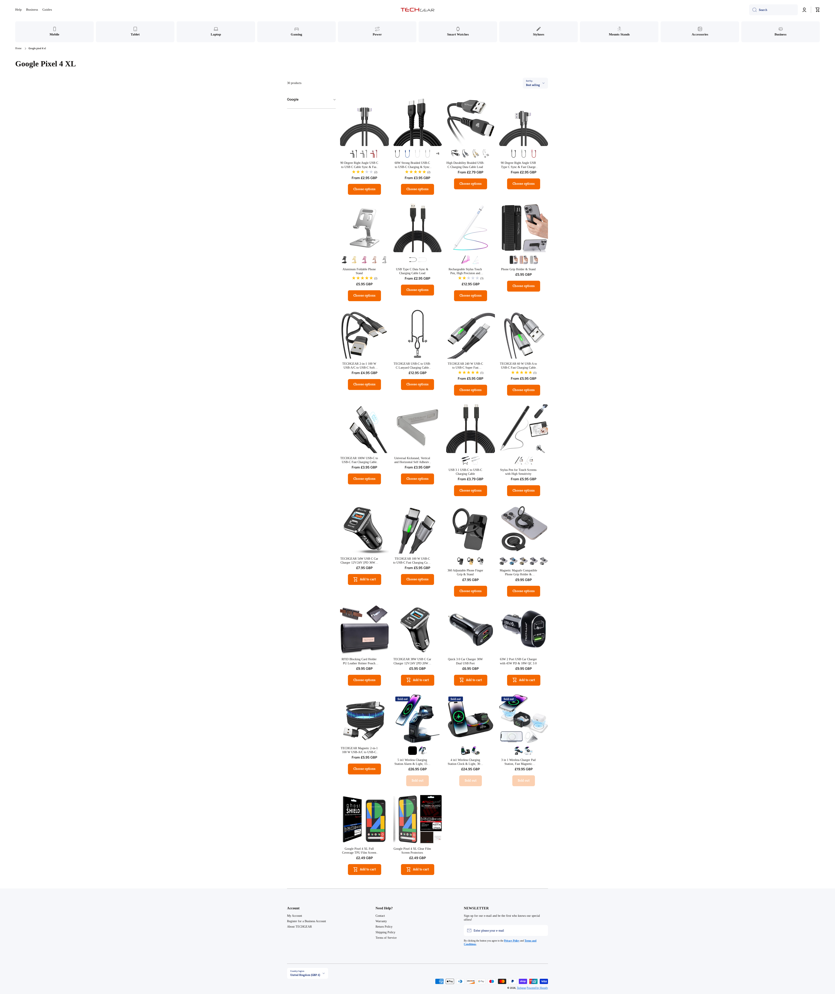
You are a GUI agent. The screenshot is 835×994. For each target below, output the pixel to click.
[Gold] (475, 153)
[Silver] (364, 153)
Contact (380, 915)
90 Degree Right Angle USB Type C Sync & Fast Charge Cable (518, 165)
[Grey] (523, 153)
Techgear (521, 987)
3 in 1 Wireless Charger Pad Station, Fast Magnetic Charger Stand (518, 762)
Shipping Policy (385, 932)
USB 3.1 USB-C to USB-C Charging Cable (465, 471)
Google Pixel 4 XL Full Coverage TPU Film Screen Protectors (359, 851)
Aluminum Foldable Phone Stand (359, 271)
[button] (817, 10)
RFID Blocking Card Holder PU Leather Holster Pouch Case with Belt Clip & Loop (359, 661)
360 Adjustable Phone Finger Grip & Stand (465, 572)
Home (18, 48)
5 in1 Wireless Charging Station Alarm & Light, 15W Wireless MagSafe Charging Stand (412, 762)
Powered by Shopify (537, 987)
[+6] (437, 153)
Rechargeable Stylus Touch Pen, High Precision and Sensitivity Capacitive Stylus (465, 271)
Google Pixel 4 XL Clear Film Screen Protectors (412, 850)
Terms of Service (386, 937)
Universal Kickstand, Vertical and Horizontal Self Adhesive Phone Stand (412, 460)
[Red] (374, 153)
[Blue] (407, 153)
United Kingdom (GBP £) (305, 975)
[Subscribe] (542, 930)
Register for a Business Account (306, 921)
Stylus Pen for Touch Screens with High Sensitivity (518, 471)
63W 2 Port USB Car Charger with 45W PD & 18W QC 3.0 (518, 661)
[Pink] (364, 259)
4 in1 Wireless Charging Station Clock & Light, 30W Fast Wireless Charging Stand (465, 762)
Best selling (533, 85)
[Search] (753, 9)
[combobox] (773, 9)
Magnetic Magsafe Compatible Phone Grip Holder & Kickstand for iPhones (518, 572)
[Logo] (417, 9)
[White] (417, 153)
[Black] (354, 153)
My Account (294, 915)
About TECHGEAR (299, 926)
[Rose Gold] (374, 259)
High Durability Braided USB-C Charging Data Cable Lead (465, 164)
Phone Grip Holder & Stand (518, 269)
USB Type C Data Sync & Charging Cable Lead (412, 271)
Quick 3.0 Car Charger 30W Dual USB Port (465, 661)
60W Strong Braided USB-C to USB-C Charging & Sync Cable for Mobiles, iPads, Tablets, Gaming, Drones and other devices (412, 165)
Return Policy (384, 926)
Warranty (381, 921)
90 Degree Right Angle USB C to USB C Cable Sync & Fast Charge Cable (359, 165)
